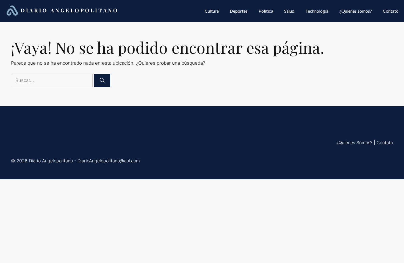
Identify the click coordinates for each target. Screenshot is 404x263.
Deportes (239, 10)
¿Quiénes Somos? (354, 142)
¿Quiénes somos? (355, 10)
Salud (289, 10)
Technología (316, 10)
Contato (391, 10)
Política (266, 10)
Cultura (212, 10)
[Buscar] (102, 80)
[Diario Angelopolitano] (63, 11)
